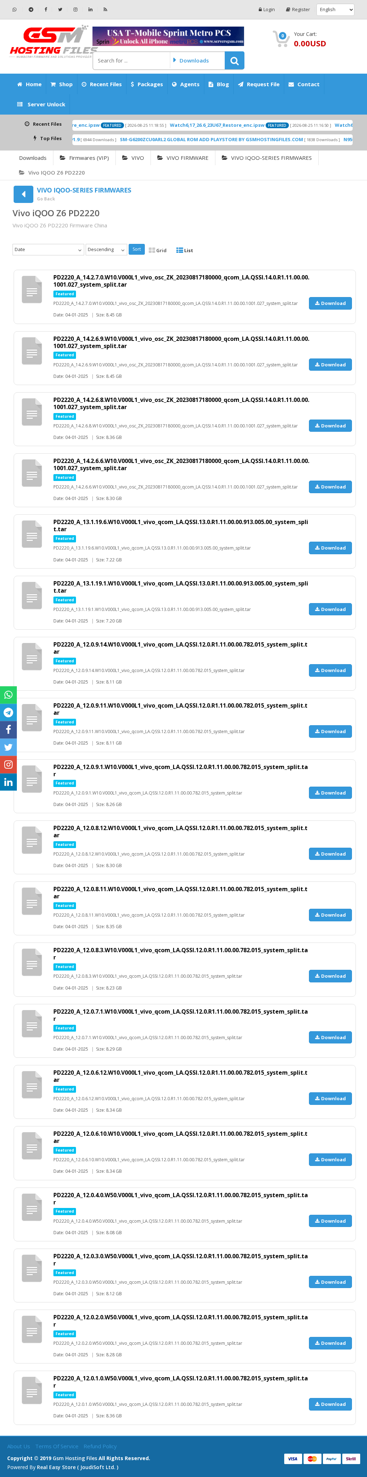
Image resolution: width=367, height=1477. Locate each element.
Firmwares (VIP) (89, 157)
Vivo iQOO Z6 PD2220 (56, 172)
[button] (234, 60)
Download (333, 303)
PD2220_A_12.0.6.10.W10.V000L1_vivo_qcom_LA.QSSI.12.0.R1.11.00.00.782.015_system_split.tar (180, 1137)
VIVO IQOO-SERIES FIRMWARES (271, 157)
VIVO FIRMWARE (188, 157)
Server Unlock (45, 104)
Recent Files (106, 84)
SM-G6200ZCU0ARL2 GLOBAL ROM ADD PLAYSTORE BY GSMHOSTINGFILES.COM (186, 139)
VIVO (138, 157)
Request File (263, 84)
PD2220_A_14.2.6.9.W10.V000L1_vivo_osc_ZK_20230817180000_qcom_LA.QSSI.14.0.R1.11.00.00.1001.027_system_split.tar (181, 342)
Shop (66, 84)
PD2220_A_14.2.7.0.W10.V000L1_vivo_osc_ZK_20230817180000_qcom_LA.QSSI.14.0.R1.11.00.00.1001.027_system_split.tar (181, 280)
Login (269, 9)
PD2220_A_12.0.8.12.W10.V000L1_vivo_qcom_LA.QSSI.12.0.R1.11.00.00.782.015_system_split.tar (180, 831)
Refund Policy (100, 1446)
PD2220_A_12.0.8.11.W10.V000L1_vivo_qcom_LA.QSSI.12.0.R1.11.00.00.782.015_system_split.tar (180, 892)
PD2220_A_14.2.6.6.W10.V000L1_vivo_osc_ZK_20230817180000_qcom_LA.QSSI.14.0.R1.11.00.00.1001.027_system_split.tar (181, 464)
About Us (19, 1446)
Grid (161, 250)
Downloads (33, 157)
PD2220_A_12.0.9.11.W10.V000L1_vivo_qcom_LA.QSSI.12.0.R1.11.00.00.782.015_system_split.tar (180, 709)
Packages (150, 84)
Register (301, 9)
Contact (308, 84)
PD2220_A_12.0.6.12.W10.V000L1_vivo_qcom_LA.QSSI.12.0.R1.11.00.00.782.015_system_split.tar (180, 1076)
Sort (137, 249)
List (188, 250)
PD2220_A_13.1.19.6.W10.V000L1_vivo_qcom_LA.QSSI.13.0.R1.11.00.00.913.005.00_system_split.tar (180, 525)
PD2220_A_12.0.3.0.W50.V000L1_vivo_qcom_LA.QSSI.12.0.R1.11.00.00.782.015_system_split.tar (180, 1259)
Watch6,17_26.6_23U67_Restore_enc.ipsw (192, 125)
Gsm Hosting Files (75, 1458)
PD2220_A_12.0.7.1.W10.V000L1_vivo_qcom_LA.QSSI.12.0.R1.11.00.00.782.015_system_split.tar (180, 1015)
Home (34, 84)
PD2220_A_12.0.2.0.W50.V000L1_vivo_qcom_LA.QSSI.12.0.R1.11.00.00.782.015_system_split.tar (180, 1320)
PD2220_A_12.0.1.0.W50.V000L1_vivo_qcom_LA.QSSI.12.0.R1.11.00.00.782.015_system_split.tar (180, 1381)
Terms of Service (57, 1446)
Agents (190, 84)
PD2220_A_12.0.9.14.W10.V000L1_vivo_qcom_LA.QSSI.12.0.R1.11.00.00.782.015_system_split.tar (180, 648)
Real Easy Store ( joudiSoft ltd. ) (77, 1467)
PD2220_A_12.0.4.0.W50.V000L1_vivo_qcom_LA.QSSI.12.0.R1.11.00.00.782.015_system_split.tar (180, 1198)
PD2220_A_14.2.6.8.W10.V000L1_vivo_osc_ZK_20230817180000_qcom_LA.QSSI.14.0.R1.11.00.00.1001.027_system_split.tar (181, 403)
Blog (223, 84)
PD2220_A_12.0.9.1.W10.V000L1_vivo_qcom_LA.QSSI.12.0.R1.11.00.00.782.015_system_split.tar (180, 770)
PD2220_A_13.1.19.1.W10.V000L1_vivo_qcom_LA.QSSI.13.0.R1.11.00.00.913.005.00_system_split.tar (180, 586)
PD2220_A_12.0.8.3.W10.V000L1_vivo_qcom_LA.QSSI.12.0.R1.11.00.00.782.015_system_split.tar (180, 953)
